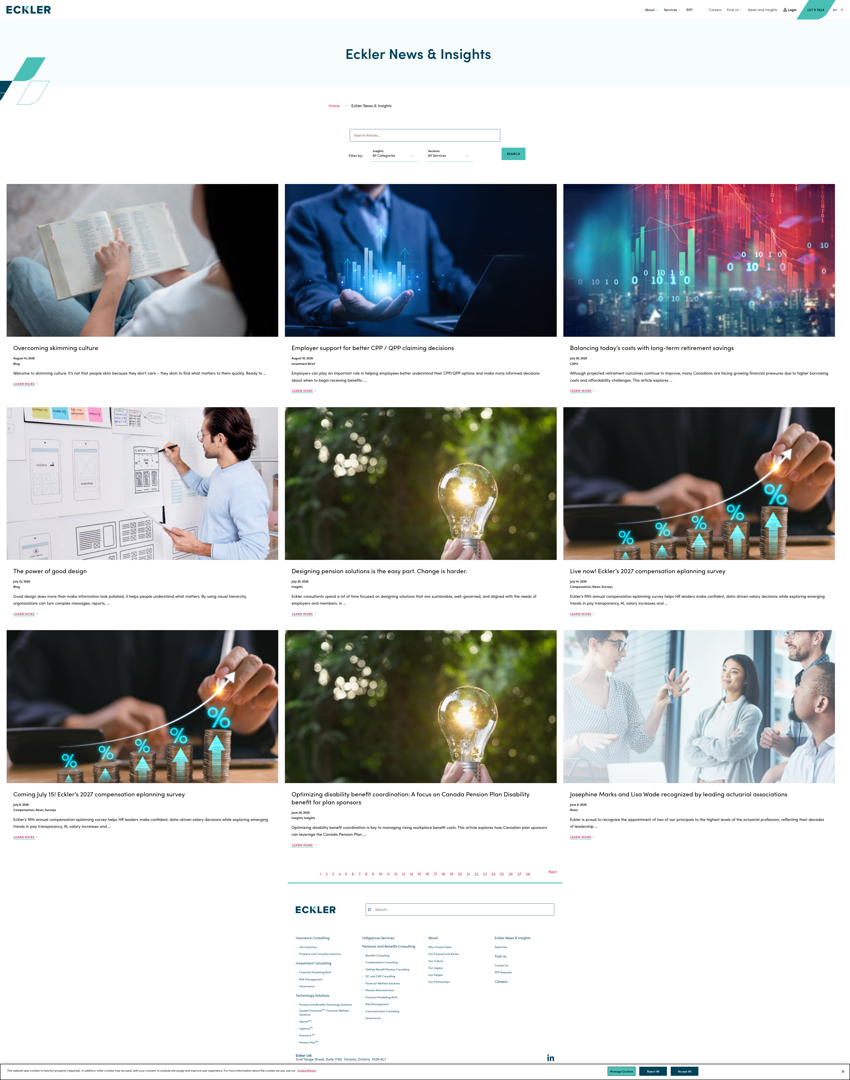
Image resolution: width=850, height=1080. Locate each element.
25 (502, 874)
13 (403, 874)
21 (468, 874)
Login (792, 9)
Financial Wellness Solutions (382, 983)
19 (451, 874)
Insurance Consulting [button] (313, 938)
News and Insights (762, 9)
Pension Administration (379, 990)
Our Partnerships (439, 982)
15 (419, 874)
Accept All (684, 1071)
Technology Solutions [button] (312, 995)
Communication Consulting (382, 1011)
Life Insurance (308, 947)
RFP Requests (503, 972)
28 (528, 874)
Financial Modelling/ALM (315, 972)
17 (435, 874)
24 (493, 874)
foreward (307, 1035)
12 (395, 874)
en (835, 9)
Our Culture (435, 961)
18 (443, 874)
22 (476, 874)
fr (842, 9)
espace (305, 1021)
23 (485, 874)
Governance (307, 986)
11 (388, 874)
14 (411, 874)
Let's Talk (816, 10)
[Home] (28, 10)
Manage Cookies (621, 1071)
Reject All (653, 1071)
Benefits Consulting (377, 955)
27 (519, 874)
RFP (689, 9)
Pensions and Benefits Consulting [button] (388, 946)
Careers (715, 9)
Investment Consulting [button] (313, 963)
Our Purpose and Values (443, 954)
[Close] (843, 1071)
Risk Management (310, 979)
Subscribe (501, 947)
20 (460, 874)
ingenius (306, 1028)
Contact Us (501, 965)
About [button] (650, 9)
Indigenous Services (378, 938)
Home (334, 105)
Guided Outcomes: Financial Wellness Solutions (324, 1012)
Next (553, 871)
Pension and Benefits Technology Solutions (325, 1004)
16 (427, 874)
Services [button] (670, 9)
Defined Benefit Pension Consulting (387, 969)
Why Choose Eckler (440, 947)
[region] (425, 1072)
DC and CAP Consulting (380, 976)
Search (513, 153)
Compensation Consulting (381, 962)
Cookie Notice (306, 1070)
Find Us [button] (733, 9)
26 (510, 874)
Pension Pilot (308, 1042)
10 (380, 874)
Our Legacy (435, 968)
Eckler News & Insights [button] (512, 938)
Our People (435, 975)
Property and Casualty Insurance (320, 954)
